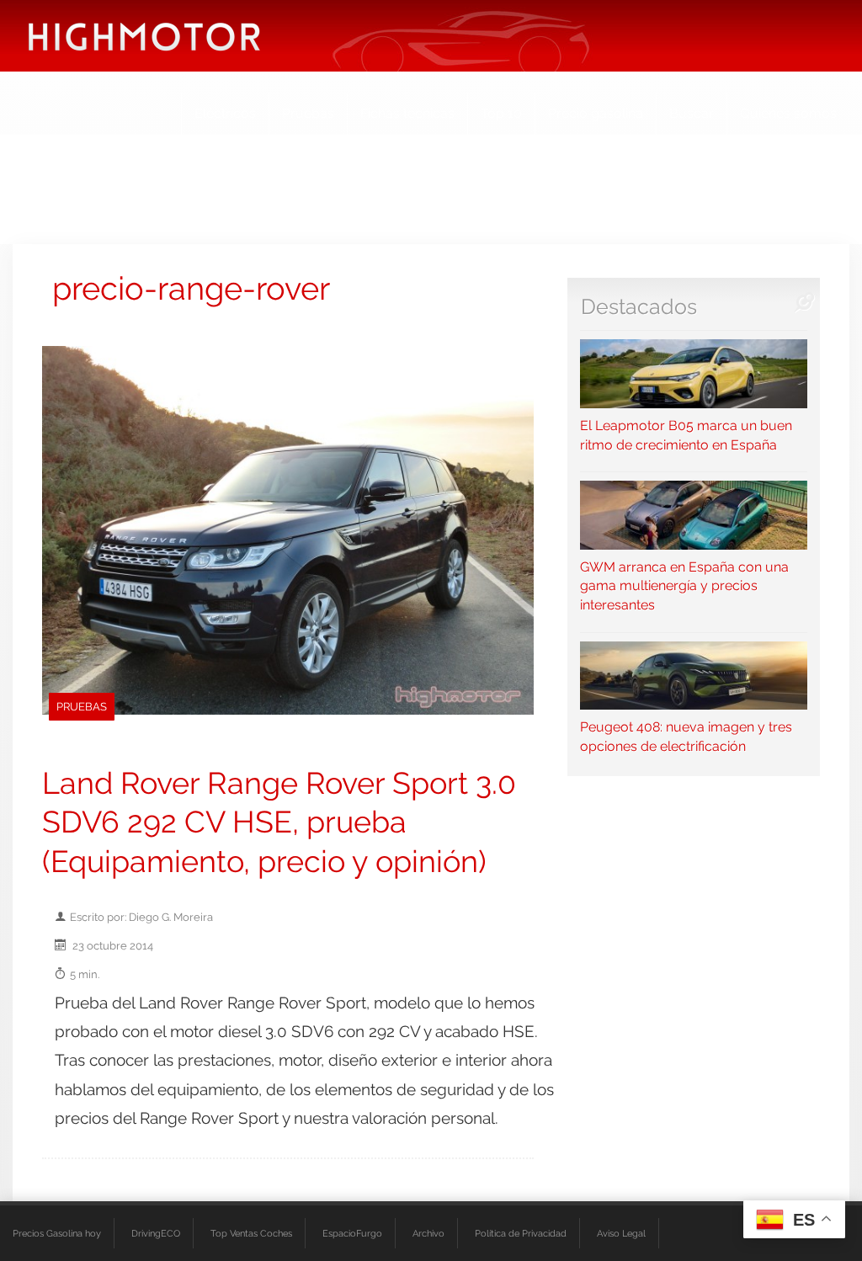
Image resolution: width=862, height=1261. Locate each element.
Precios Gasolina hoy (57, 1233)
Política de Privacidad (521, 1233)
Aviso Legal (621, 1233)
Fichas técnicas (407, 113)
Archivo (428, 1233)
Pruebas (308, 113)
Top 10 (501, 113)
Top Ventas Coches (251, 1233)
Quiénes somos (788, 113)
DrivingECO (155, 1233)
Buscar (691, 113)
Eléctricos (225, 113)
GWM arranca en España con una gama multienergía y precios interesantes (684, 586)
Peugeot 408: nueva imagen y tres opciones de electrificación (686, 736)
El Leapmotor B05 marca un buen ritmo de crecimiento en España (686, 435)
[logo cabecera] (144, 35)
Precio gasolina (595, 113)
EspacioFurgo (352, 1233)
